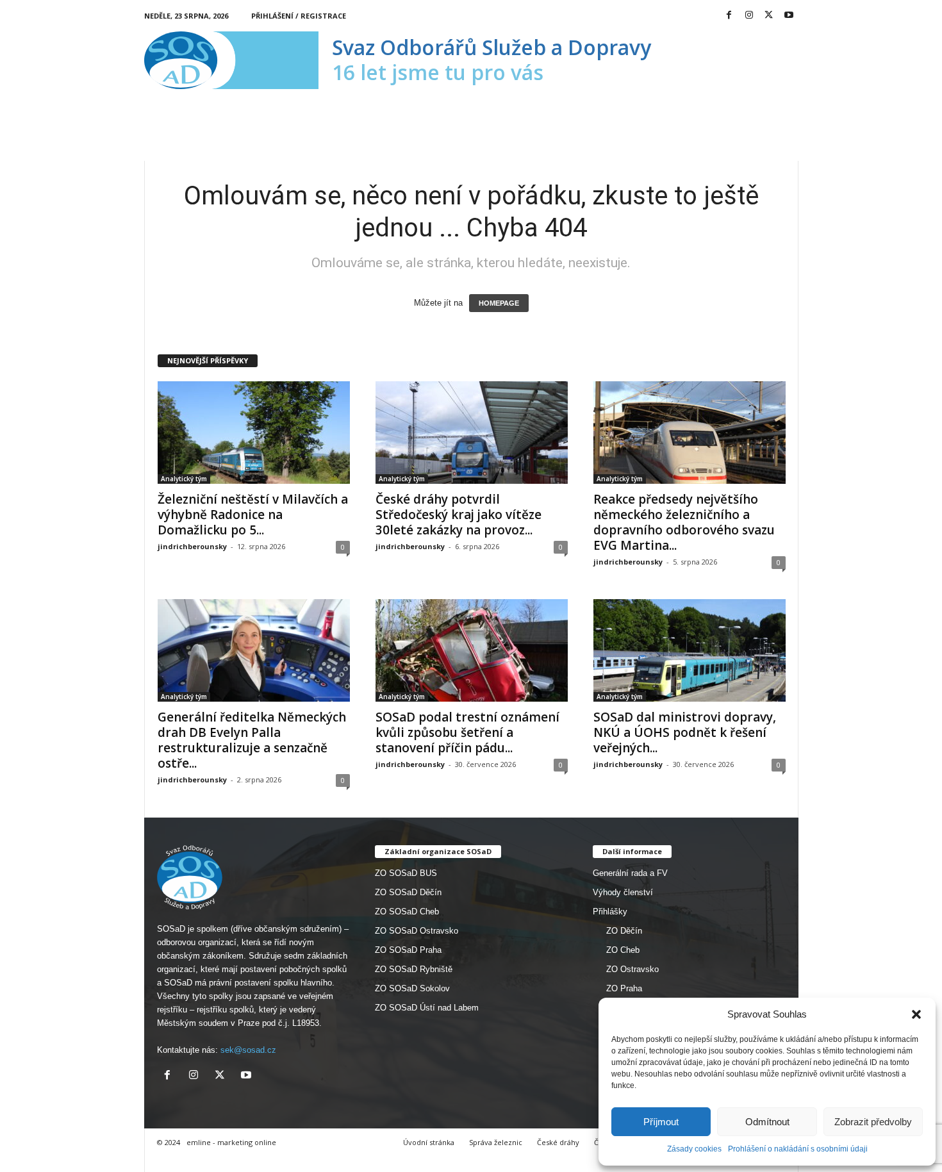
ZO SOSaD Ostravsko (416, 931)
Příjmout (661, 1121)
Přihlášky (610, 911)
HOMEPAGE (499, 303)
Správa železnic (495, 1142)
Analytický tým (184, 478)
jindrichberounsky (192, 546)
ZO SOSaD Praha (408, 950)
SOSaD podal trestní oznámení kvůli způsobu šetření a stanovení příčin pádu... (467, 732)
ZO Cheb (623, 950)
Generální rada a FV (630, 873)
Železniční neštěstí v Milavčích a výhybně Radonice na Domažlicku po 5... (253, 514)
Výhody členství (623, 892)
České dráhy (558, 1142)
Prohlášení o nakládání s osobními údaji (798, 1148)
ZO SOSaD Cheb (407, 911)
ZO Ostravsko (632, 969)
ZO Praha (624, 988)
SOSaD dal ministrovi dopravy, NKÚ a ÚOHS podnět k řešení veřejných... (684, 732)
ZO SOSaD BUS (406, 873)
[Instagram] (749, 15)
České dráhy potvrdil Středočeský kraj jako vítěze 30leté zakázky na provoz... (458, 514)
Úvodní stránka (428, 1142)
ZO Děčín (624, 931)
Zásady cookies (694, 1148)
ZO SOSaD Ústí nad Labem (427, 1007)
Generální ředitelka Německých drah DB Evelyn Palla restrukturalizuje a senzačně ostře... (252, 740)
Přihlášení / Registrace (298, 16)
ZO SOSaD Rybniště (413, 969)
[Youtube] (789, 15)
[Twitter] (769, 15)
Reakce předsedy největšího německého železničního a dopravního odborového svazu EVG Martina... (684, 522)
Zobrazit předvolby (873, 1121)
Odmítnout (767, 1121)
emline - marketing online (231, 1142)
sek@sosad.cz (248, 1050)
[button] (916, 1014)
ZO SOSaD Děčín (408, 892)
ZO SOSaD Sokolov (412, 988)
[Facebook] (729, 15)
